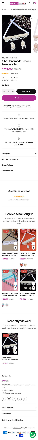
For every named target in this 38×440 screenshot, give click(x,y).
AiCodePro (17, 428)
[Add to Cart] (15, 248)
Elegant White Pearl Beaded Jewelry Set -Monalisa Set (28, 254)
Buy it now (19, 98)
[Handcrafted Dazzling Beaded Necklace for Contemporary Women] (10, 280)
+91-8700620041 (8, 390)
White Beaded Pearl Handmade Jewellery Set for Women (27, 294)
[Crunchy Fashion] (18, 3)
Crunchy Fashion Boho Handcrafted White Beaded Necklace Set (10, 254)
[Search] (29, 3)
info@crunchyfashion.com (11, 393)
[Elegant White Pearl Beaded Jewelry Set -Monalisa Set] (28, 240)
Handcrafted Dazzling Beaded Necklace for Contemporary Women (10, 294)
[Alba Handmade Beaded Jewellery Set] (10, 344)
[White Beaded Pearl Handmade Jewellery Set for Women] (28, 280)
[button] (5, 74)
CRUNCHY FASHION (9, 58)
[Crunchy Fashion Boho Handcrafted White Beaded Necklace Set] (10, 240)
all (8, 10)
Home (4, 10)
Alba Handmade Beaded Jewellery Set (10, 359)
